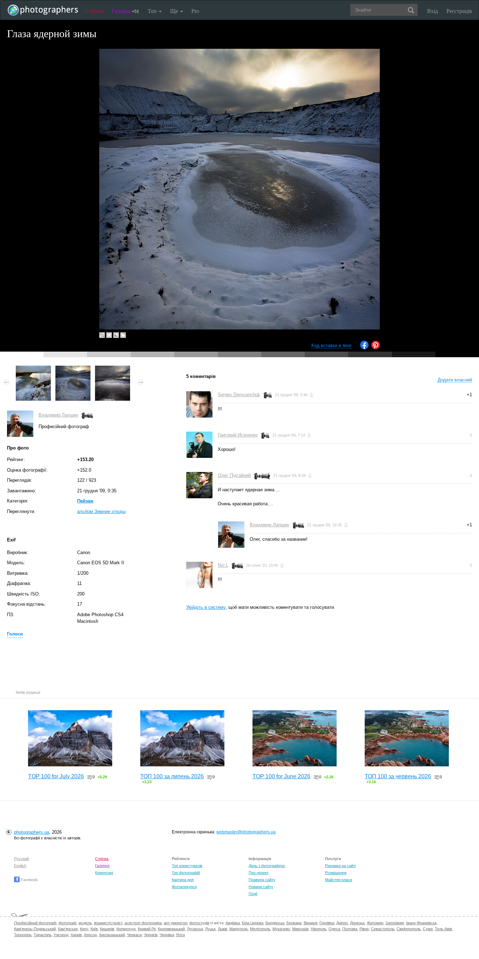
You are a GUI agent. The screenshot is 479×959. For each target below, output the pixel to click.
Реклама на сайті (340, 866)
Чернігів (150, 935)
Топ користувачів (187, 866)
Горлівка (326, 923)
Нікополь (318, 929)
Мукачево (281, 929)
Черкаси (134, 935)
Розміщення (335, 873)
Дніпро (342, 923)
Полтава (349, 929)
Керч (84, 929)
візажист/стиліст (108, 923)
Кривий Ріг (147, 929)
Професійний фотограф (35, 923)
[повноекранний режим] (123, 335)
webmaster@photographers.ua (246, 832)
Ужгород (61, 935)
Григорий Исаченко (238, 435)
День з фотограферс (267, 866)
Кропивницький (171, 929)
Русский (21, 859)
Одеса (334, 929)
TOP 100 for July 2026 (56, 776)
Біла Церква (252, 923)
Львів (222, 929)
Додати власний (455, 379)
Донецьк (357, 923)
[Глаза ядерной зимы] (72, 369)
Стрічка (94, 10)
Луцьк (210, 929)
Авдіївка (232, 923)
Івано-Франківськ (421, 923)
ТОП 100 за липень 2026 (172, 776)
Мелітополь (260, 929)
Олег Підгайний (234, 475)
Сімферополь (409, 929)
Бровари (294, 923)
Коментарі (104, 873)
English (20, 866)
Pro (195, 10)
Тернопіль (23, 935)
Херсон (90, 935)
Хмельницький (112, 935)
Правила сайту (262, 880)
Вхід (432, 10)
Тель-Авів (443, 929)
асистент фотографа (143, 923)
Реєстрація (459, 10)
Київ (94, 929)
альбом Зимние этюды (101, 511)
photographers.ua (31, 832)
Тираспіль (43, 935)
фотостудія (199, 923)
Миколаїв (300, 929)
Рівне (364, 929)
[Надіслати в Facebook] (364, 347)
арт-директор (175, 923)
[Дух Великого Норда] (112, 369)
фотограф (67, 923)
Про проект (259, 873)
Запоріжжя (394, 923)
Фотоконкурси (184, 887)
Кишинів (107, 929)
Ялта (180, 935)
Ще (175, 10)
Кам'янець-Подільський (35, 929)
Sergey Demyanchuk (239, 394)
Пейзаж (85, 501)
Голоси (15, 634)
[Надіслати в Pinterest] (375, 347)
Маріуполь (238, 929)
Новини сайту (261, 887)
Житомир (375, 923)
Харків (76, 935)
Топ (153, 10)
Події (253, 894)
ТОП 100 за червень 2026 (398, 776)
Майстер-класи (338, 880)
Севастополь (382, 929)
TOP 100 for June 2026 (281, 776)
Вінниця (310, 923)
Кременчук (126, 929)
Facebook (29, 880)
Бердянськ (274, 923)
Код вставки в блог (331, 345)
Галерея (125, 10)
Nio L (223, 565)
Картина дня (183, 880)
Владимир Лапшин (58, 415)
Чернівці (167, 935)
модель (85, 923)
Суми (428, 929)
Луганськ (195, 929)
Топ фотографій (186, 873)
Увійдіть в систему (205, 607)
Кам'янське (68, 929)
